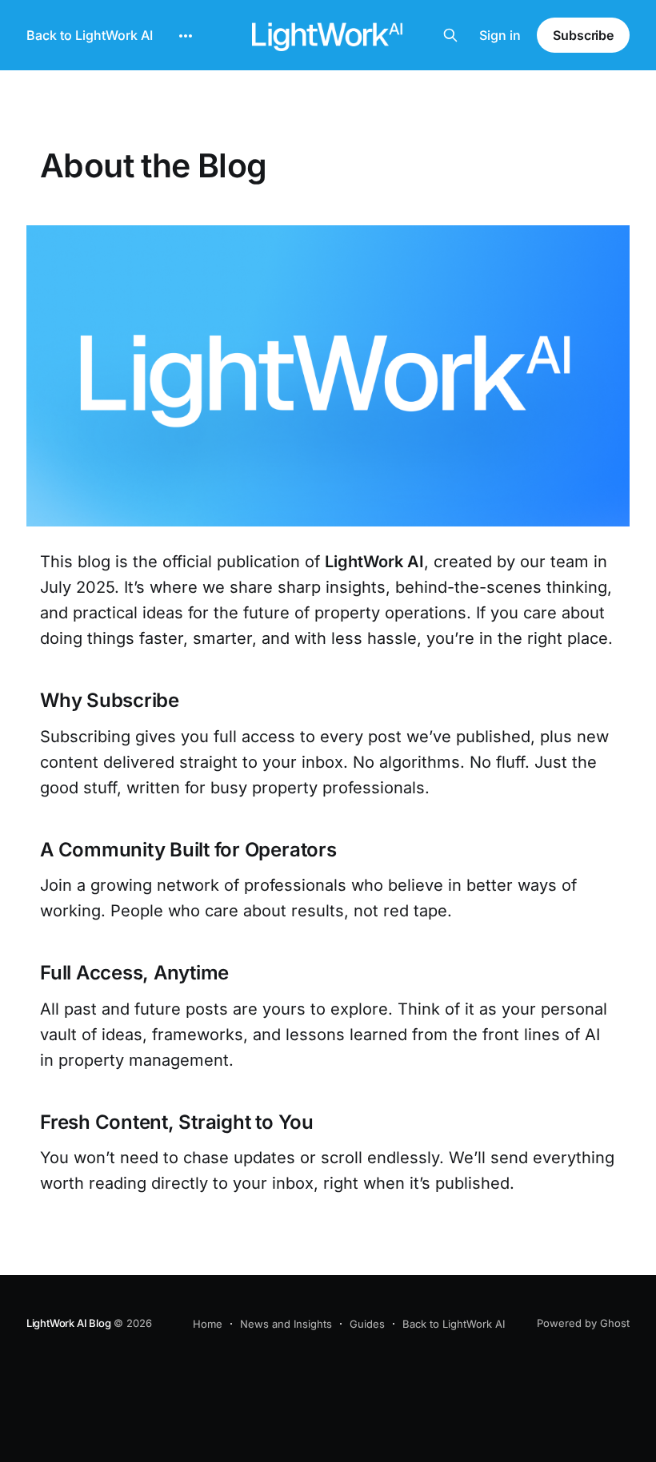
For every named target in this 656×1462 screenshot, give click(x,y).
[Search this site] (450, 35)
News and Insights (286, 1323)
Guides (367, 1323)
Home (207, 1323)
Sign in (500, 35)
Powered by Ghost (583, 1323)
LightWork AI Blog (68, 1323)
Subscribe (583, 35)
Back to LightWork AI (89, 35)
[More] (186, 36)
